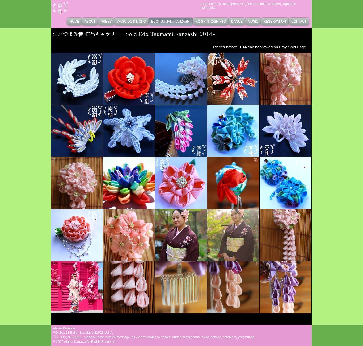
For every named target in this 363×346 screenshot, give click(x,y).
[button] (131, 22)
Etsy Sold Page (292, 47)
